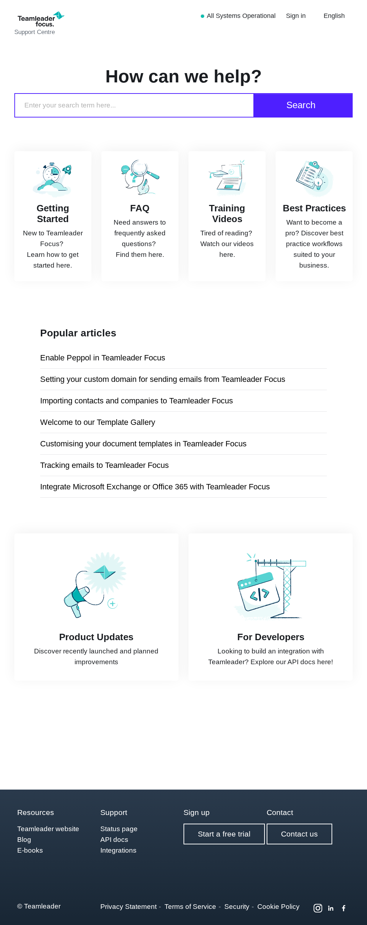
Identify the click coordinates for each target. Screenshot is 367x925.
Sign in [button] (297, 15)
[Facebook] (343, 908)
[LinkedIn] (330, 908)
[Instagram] (317, 908)
